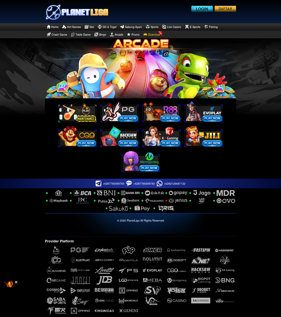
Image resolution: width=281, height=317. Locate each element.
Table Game (83, 34)
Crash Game (59, 34)
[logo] (77, 11)
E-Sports (195, 27)
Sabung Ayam (133, 27)
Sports (154, 27)
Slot (91, 27)
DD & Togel (109, 27)
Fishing (213, 27)
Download (154, 34)
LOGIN (202, 9)
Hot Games (74, 27)
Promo (136, 34)
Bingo (102, 34)
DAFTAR (225, 8)
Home (54, 27)
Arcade (119, 34)
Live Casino (174, 27)
